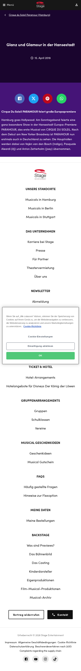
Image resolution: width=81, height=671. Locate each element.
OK (40, 355)
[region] (40, 335)
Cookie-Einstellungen (40, 336)
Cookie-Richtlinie (32, 326)
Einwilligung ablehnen (40, 346)
